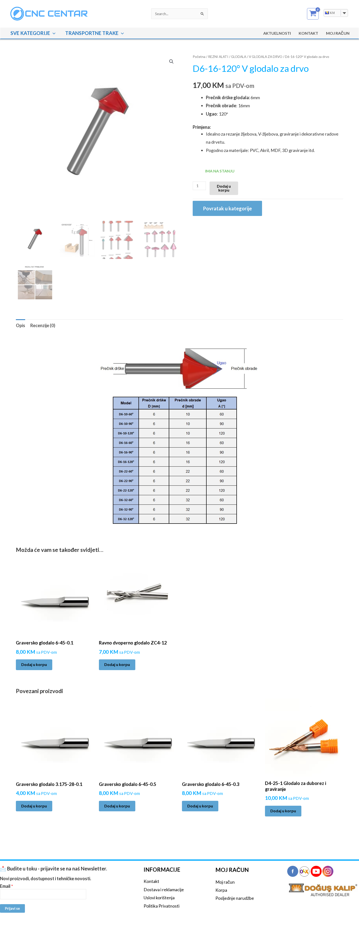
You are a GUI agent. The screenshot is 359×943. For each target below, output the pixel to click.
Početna (199, 56)
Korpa (221, 890)
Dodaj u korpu (224, 188)
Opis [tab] (20, 325)
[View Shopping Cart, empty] (313, 14)
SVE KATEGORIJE (30, 33)
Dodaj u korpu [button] (34, 664)
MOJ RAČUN (337, 33)
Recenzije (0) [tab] (42, 325)
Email (6, 886)
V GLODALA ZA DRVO (265, 56)
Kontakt (308, 33)
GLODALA (238, 56)
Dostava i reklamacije (164, 889)
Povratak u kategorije (227, 208)
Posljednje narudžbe (234, 898)
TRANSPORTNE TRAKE (91, 33)
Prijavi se (12, 908)
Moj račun (225, 882)
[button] (52, 33)
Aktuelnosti (277, 33)
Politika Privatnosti (162, 906)
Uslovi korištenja (159, 897)
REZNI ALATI (218, 56)
